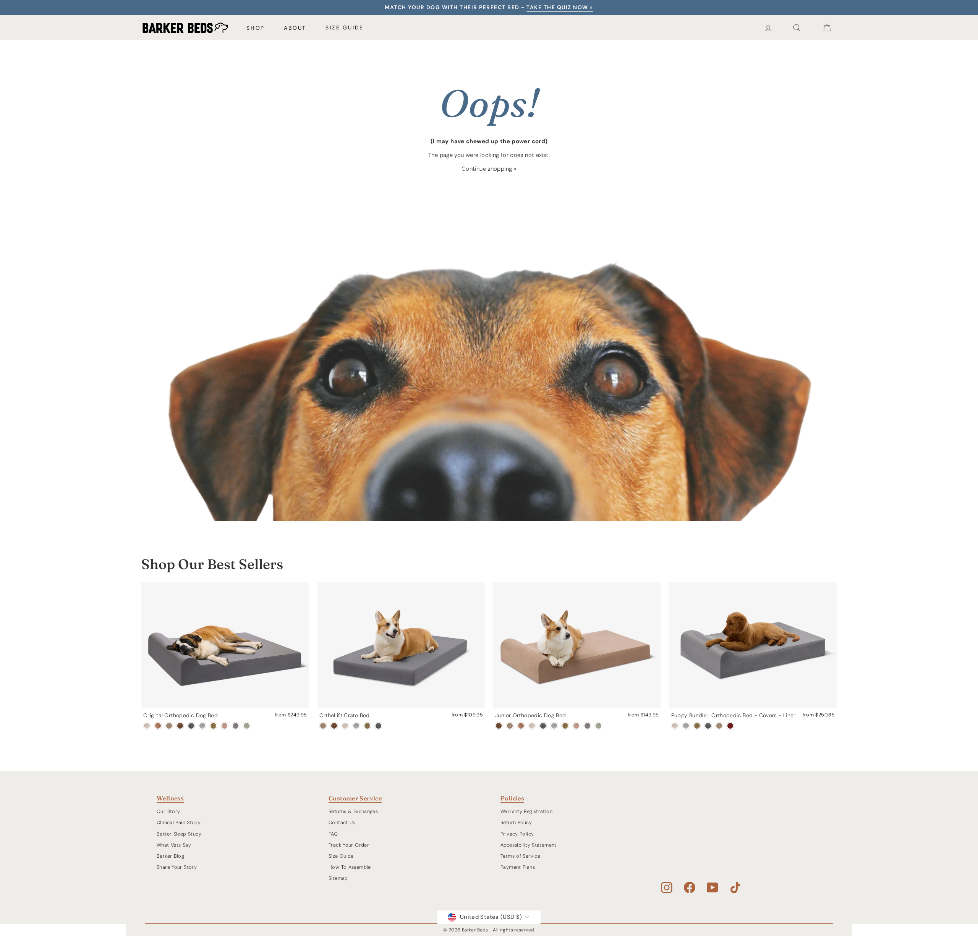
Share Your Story (177, 867)
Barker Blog (170, 856)
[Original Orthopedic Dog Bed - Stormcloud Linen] (202, 725)
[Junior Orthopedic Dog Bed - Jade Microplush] (598, 725)
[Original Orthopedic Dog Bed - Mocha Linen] (158, 725)
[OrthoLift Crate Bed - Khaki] (323, 725)
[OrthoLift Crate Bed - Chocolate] (334, 725)
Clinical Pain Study (179, 822)
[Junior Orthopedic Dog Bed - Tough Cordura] (565, 725)
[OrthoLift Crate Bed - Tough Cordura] (367, 725)
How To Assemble (350, 867)
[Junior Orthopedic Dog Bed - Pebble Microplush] (587, 725)
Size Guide (344, 27)
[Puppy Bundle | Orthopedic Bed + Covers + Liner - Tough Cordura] (697, 725)
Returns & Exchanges (353, 811)
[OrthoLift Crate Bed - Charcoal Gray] (378, 725)
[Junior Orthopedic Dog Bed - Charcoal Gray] (543, 725)
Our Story (168, 811)
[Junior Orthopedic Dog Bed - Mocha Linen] (521, 725)
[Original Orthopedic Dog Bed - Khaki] (169, 725)
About (295, 27)
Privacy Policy (517, 834)
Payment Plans (517, 867)
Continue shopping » (489, 169)
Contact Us (342, 822)
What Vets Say (174, 845)
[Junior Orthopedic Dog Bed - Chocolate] (498, 725)
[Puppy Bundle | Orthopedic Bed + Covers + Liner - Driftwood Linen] (674, 725)
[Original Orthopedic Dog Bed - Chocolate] (180, 725)
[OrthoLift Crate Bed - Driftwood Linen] (345, 725)
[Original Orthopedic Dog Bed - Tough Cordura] (213, 725)
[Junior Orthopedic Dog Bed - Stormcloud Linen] (554, 725)
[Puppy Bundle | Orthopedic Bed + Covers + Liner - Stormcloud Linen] (686, 725)
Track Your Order (349, 845)
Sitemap (338, 878)
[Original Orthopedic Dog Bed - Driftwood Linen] (147, 725)
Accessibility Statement (528, 845)
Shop (255, 27)
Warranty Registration (526, 811)
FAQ (333, 834)
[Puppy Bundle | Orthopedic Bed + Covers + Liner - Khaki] (719, 725)
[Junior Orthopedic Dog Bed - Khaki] (509, 725)
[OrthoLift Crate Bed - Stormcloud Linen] (356, 725)
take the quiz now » (559, 7)
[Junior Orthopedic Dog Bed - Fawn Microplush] (576, 725)
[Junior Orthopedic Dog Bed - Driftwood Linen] (532, 725)
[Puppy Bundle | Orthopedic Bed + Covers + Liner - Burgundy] (730, 725)
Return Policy (516, 822)
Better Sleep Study (179, 834)
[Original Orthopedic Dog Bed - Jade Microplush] (246, 725)
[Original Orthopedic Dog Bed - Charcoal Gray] (191, 725)
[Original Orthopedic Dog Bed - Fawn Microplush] (224, 725)
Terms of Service (520, 856)
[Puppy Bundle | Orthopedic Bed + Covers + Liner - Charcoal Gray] (708, 725)
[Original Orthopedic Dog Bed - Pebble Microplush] (235, 725)
